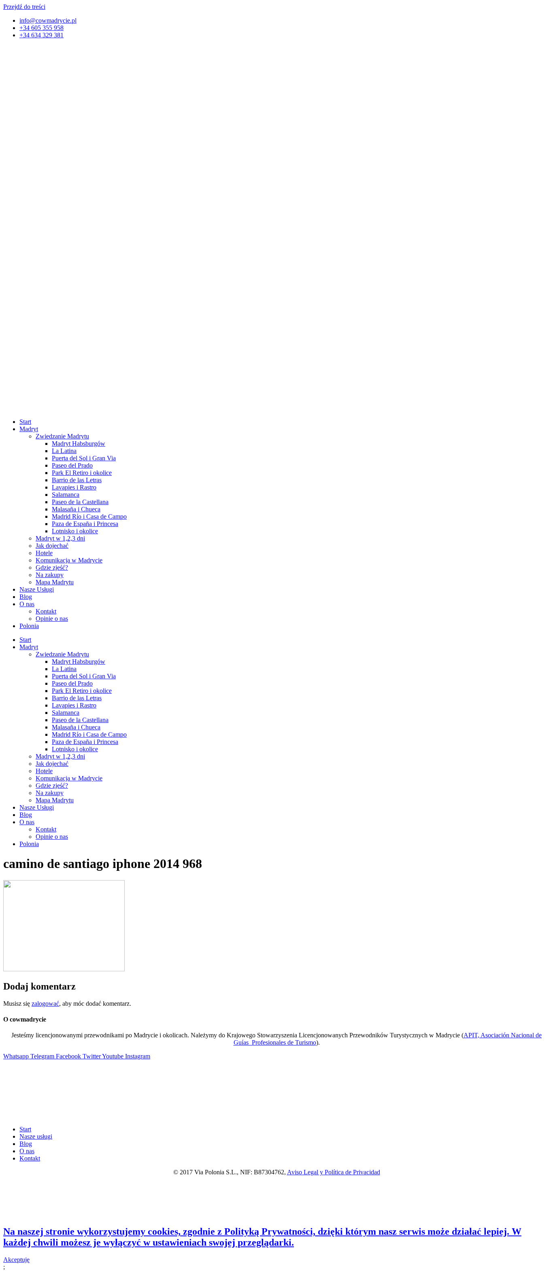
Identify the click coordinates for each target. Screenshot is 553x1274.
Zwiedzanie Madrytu (62, 436)
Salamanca (65, 494)
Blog (25, 596)
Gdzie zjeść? (52, 567)
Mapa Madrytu (55, 582)
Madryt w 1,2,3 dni (60, 538)
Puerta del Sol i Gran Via (84, 458)
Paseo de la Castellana (80, 501)
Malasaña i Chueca (76, 509)
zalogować (45, 1003)
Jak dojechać (52, 545)
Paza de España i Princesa (85, 523)
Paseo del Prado (72, 465)
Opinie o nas (52, 618)
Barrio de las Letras (77, 480)
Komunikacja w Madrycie (69, 560)
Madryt (28, 428)
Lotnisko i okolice (75, 531)
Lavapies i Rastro (74, 487)
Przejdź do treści (24, 6)
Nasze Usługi (36, 589)
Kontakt (46, 611)
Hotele (44, 552)
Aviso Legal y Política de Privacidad (333, 1172)
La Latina (64, 450)
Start (25, 421)
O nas (26, 604)
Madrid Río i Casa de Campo (89, 516)
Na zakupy (50, 574)
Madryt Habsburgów (78, 443)
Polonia (29, 625)
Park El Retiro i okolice (82, 472)
